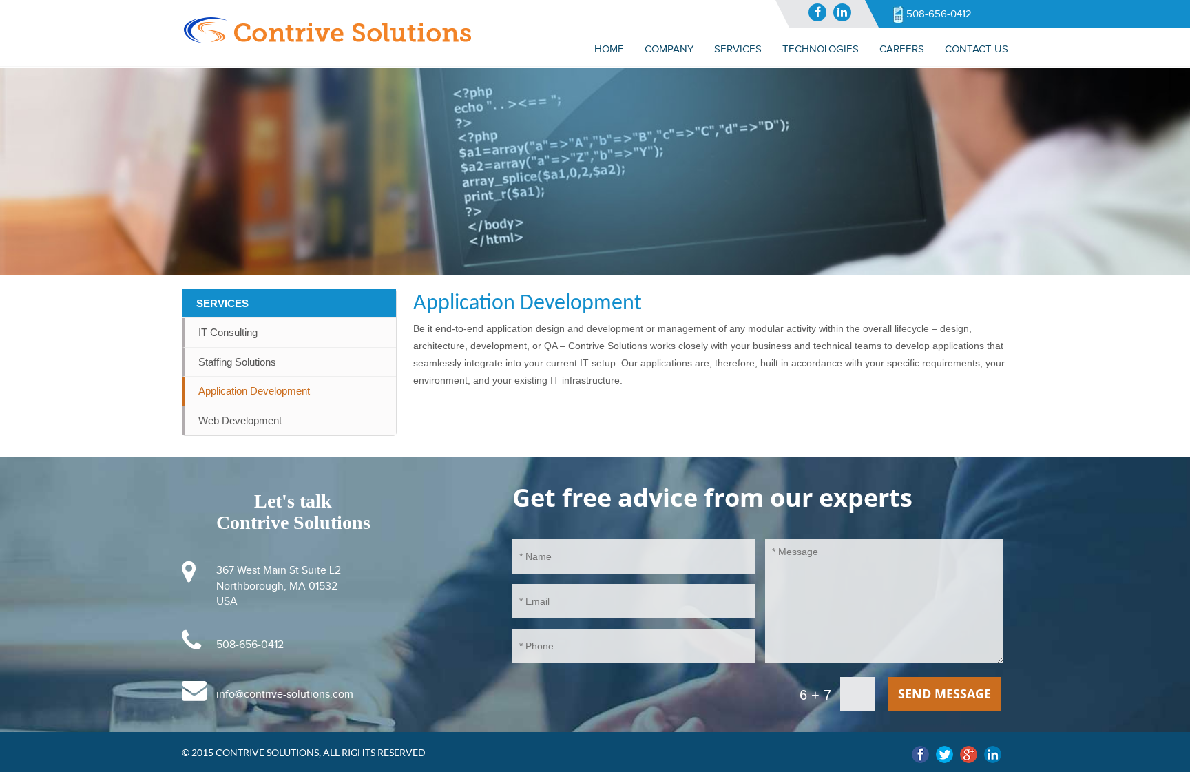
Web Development (240, 420)
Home (609, 48)
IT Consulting (228, 332)
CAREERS (901, 48)
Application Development (254, 391)
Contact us (976, 48)
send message (944, 693)
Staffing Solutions (237, 362)
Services (222, 303)
